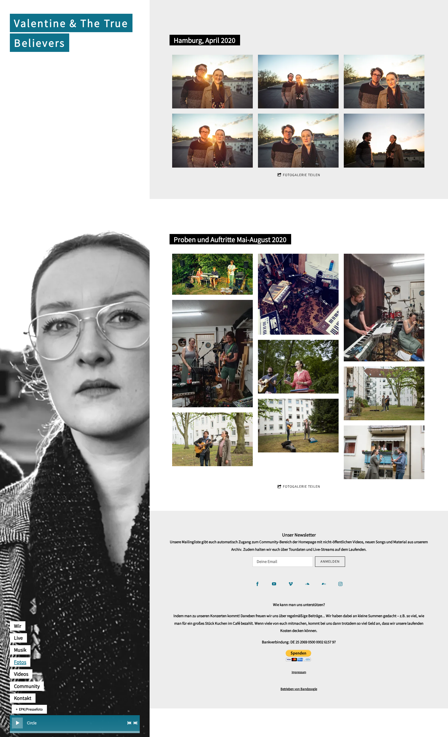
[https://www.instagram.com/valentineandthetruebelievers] (340, 584)
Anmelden (330, 561)
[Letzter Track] (129, 723)
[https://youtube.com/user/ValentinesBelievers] (274, 584)
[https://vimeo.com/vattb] (290, 584)
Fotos (20, 662)
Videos (21, 674)
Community (27, 686)
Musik (20, 649)
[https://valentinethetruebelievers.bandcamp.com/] (324, 584)
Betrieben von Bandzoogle (299, 689)
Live (18, 638)
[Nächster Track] (135, 723)
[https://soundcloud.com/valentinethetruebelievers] (307, 584)
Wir (17, 626)
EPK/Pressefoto (31, 709)
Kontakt (22, 698)
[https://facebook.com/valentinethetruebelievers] (257, 584)
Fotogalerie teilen (301, 175)
